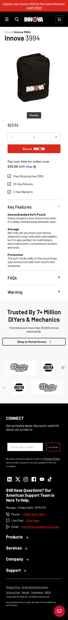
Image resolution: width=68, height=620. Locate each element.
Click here (32, 520)
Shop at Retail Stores (31, 341)
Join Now (53, 447)
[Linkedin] (9, 479)
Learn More (34, 7)
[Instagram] (25, 479)
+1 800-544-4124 (33, 514)
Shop (8, 32)
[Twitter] (17, 479)
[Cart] (59, 19)
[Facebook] (33, 479)
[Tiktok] (50, 479)
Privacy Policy (52, 458)
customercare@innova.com (40, 526)
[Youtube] (42, 479)
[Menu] (7, 19)
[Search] (17, 19)
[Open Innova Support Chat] (59, 611)
